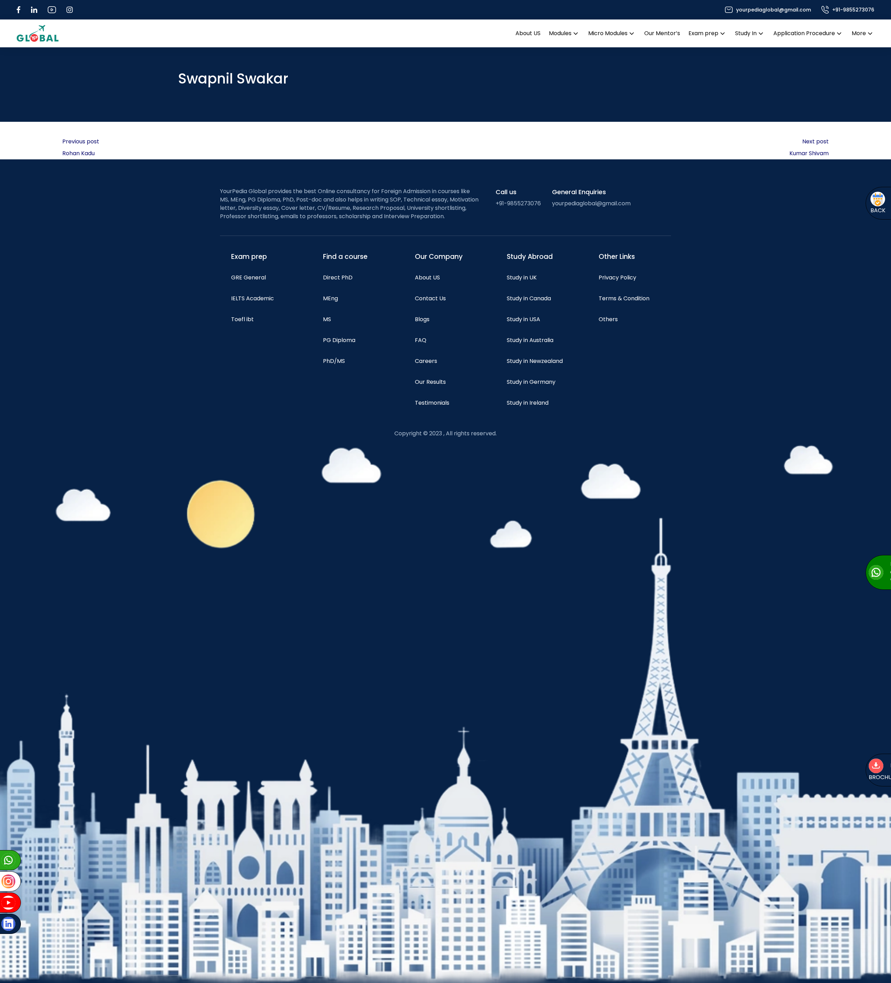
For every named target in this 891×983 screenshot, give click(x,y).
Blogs (422, 319)
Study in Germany (531, 382)
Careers (426, 361)
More (859, 33)
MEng (330, 298)
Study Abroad (530, 256)
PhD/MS (334, 361)
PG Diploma (339, 340)
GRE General (248, 278)
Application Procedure (804, 33)
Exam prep (703, 33)
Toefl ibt (242, 319)
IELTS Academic (252, 298)
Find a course (345, 256)
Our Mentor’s (662, 33)
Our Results (430, 382)
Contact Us (430, 298)
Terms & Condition (624, 298)
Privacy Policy (617, 278)
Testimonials (432, 403)
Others (608, 319)
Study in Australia (530, 340)
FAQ (420, 340)
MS (327, 319)
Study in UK (522, 278)
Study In (746, 33)
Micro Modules (608, 33)
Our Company (439, 256)
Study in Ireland (528, 403)
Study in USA (523, 319)
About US (528, 33)
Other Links (617, 256)
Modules (560, 33)
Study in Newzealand (535, 361)
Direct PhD (338, 278)
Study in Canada (529, 298)
